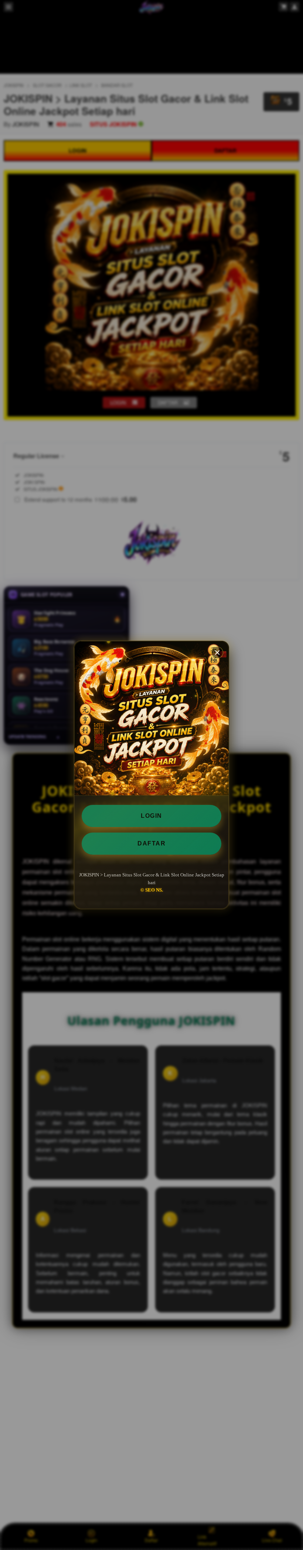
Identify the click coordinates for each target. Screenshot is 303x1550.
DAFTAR (151, 843)
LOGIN (151, 816)
